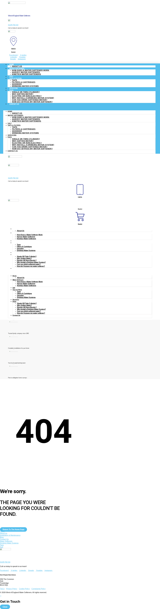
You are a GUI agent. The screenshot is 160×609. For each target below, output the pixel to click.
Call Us (80, 197)
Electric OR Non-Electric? (27, 96)
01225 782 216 (13, 25)
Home (11, 64)
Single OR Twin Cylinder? (26, 92)
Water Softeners (16, 68)
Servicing (12, 135)
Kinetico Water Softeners (26, 74)
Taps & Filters (15, 78)
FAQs (11, 90)
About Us (17, 113)
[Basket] (80, 221)
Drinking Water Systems (25, 86)
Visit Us (13, 48)
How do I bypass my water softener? (32, 102)
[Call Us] (80, 194)
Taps (14, 80)
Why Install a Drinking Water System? (33, 98)
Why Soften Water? (22, 94)
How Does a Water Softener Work (30, 70)
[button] (79, 108)
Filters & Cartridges (23, 82)
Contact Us (14, 104)
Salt (10, 123)
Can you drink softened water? (29, 100)
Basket (80, 224)
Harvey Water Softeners (26, 72)
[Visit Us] (13, 45)
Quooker (17, 84)
